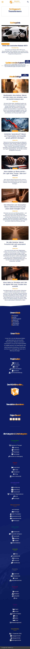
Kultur (15, 604)
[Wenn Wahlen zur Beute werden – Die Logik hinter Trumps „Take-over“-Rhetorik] (15, 162)
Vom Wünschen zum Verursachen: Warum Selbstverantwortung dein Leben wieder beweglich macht (15, 207)
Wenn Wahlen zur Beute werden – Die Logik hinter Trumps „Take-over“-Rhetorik (15, 173)
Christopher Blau (15, 47)
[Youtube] (19, 419)
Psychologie (15, 201)
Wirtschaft (15, 527)
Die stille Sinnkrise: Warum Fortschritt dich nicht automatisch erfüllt (15, 244)
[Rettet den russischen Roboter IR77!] (15, 33)
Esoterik (15, 586)
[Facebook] (11, 419)
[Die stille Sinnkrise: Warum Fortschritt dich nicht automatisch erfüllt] (15, 233)
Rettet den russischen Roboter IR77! (15, 45)
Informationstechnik (5, 43)
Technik (15, 569)
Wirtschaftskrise (15, 130)
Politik (15, 462)
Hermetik (15, 92)
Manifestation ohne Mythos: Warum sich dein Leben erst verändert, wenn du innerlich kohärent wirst (15, 97)
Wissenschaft (15, 505)
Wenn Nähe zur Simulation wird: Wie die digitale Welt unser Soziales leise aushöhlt (15, 284)
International (15, 168)
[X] (16, 419)
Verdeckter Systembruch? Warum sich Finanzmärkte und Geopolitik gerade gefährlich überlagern (15, 136)
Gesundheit (15, 440)
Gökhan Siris (15, 101)
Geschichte (15, 629)
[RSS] (14, 419)
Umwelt (15, 549)
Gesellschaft (15, 482)
